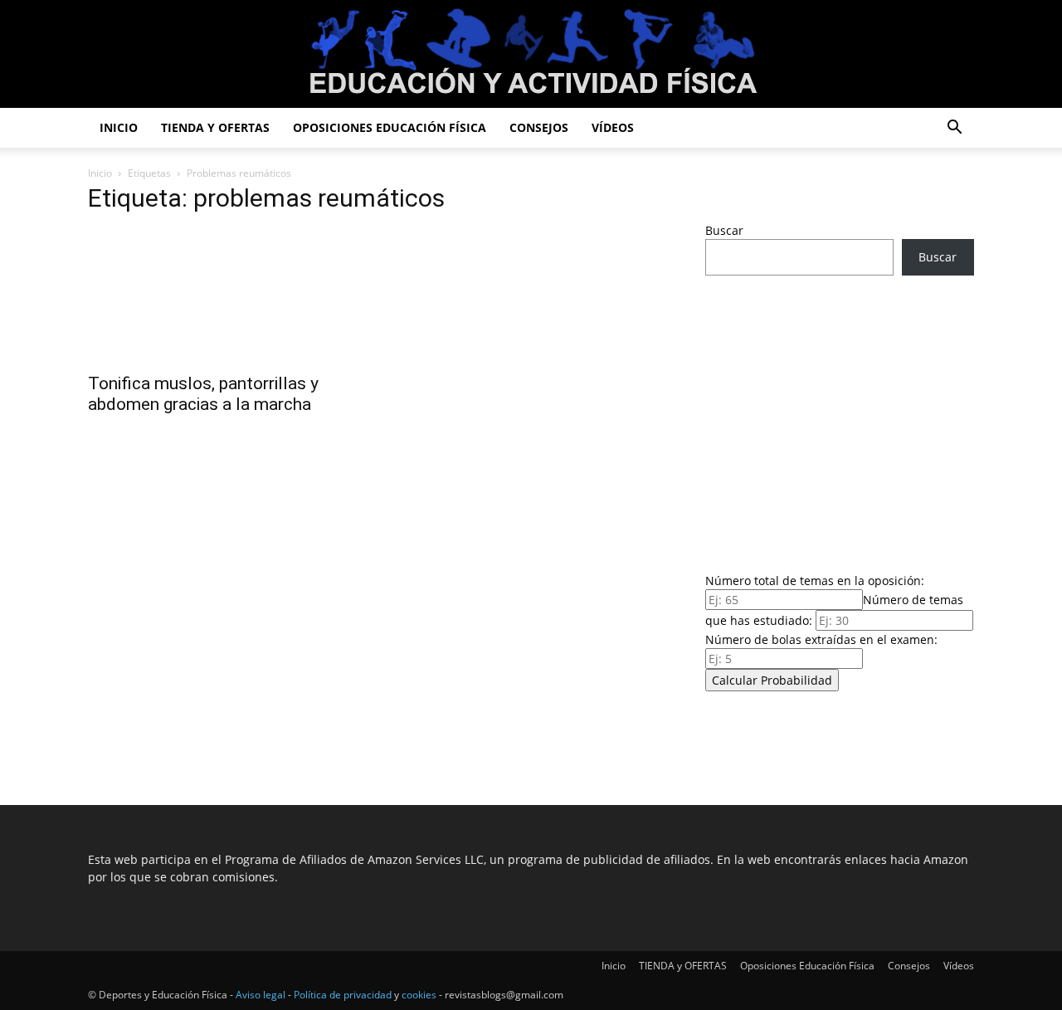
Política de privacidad (343, 995)
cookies (419, 995)
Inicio (119, 127)
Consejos (538, 127)
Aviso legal (260, 995)
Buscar (724, 230)
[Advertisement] (839, 419)
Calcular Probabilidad (772, 680)
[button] (954, 129)
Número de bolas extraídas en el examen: (821, 639)
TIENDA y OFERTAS (215, 127)
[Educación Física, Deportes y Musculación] (531, 55)
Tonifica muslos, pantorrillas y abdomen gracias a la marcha (203, 393)
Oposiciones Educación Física (389, 127)
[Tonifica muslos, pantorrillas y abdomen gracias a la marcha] (222, 296)
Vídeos (613, 127)
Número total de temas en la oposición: (814, 580)
